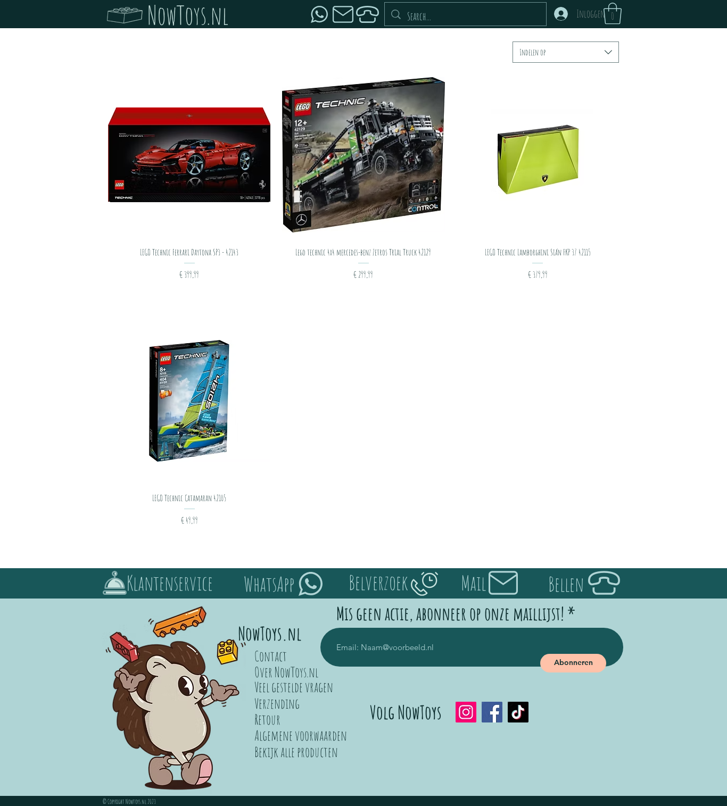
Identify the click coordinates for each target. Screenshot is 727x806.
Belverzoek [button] (378, 582)
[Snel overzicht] (189, 154)
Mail (473, 582)
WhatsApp (269, 583)
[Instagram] (466, 712)
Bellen (566, 583)
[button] (613, 13)
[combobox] (566, 52)
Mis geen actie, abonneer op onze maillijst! (450, 613)
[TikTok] (518, 712)
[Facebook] (492, 712)
